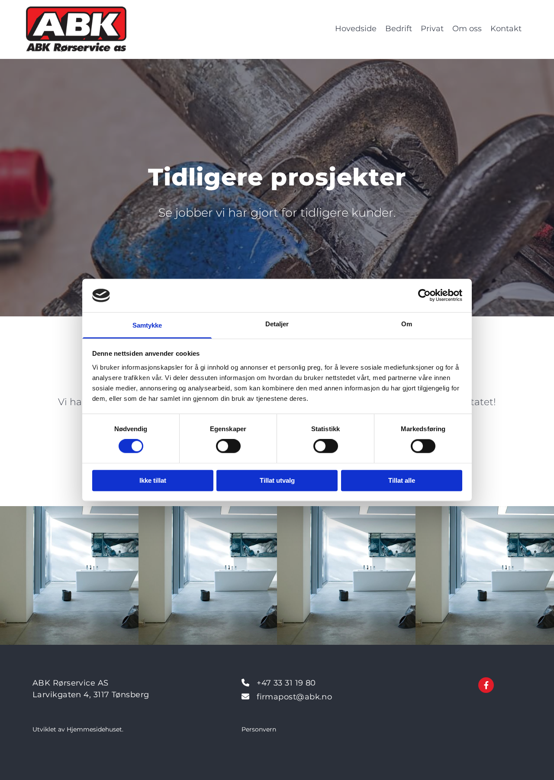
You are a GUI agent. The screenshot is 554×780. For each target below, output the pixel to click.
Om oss (467, 28)
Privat (432, 28)
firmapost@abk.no (294, 697)
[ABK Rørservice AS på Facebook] (486, 685)
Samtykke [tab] (147, 325)
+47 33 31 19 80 (286, 683)
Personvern (259, 729)
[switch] (228, 446)
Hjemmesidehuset (94, 729)
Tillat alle (401, 480)
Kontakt (506, 28)
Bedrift (398, 28)
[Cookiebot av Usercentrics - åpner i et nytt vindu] (424, 295)
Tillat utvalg (277, 480)
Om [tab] (406, 324)
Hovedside (356, 28)
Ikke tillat (152, 480)
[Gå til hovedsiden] (88, 29)
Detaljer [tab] (277, 324)
